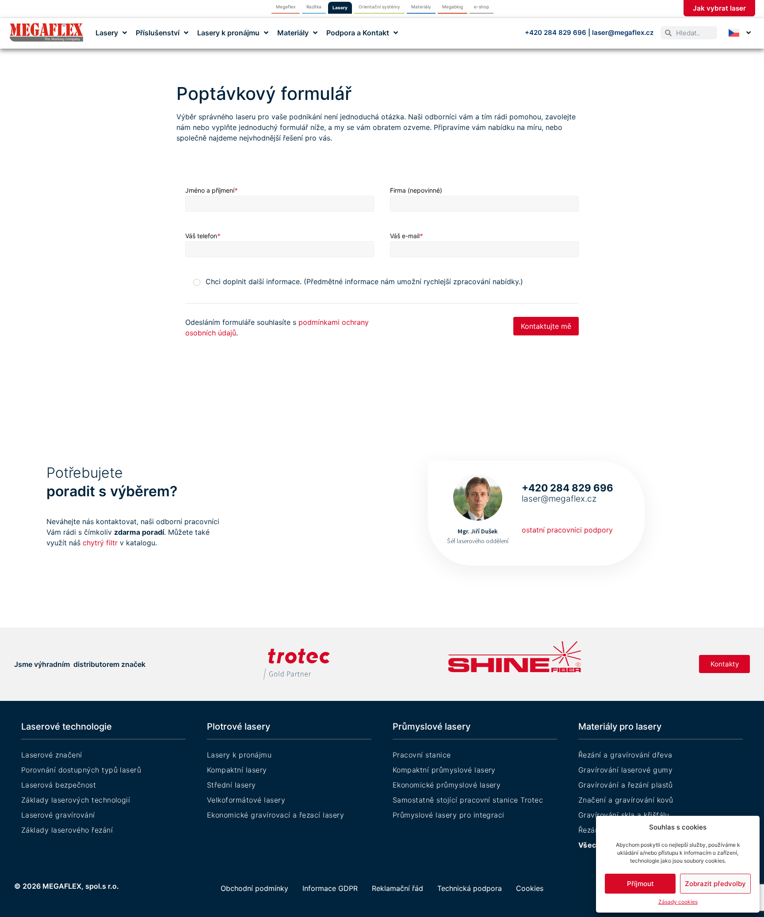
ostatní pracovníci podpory (567, 529)
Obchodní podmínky (254, 888)
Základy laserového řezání (67, 830)
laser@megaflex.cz (622, 32)
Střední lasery (231, 784)
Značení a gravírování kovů (625, 799)
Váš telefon (202, 236)
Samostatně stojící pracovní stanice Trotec (468, 799)
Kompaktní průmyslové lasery (444, 769)
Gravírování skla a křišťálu (623, 814)
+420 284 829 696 (556, 32)
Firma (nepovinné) (416, 190)
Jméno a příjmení (211, 190)
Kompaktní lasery (237, 769)
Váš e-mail (406, 236)
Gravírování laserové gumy (625, 769)
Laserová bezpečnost (58, 784)
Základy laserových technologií (75, 799)
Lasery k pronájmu (239, 754)
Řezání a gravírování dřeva (625, 754)
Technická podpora (469, 888)
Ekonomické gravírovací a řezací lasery (275, 814)
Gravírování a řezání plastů (625, 784)
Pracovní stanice (422, 754)
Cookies (529, 888)
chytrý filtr (101, 542)
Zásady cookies (678, 901)
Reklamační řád (397, 888)
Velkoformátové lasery (246, 799)
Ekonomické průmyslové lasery (446, 784)
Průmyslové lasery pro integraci (448, 814)
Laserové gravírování (58, 814)
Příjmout (640, 883)
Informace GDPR (330, 888)
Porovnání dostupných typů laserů (81, 769)
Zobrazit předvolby (715, 883)
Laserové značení (51, 754)
